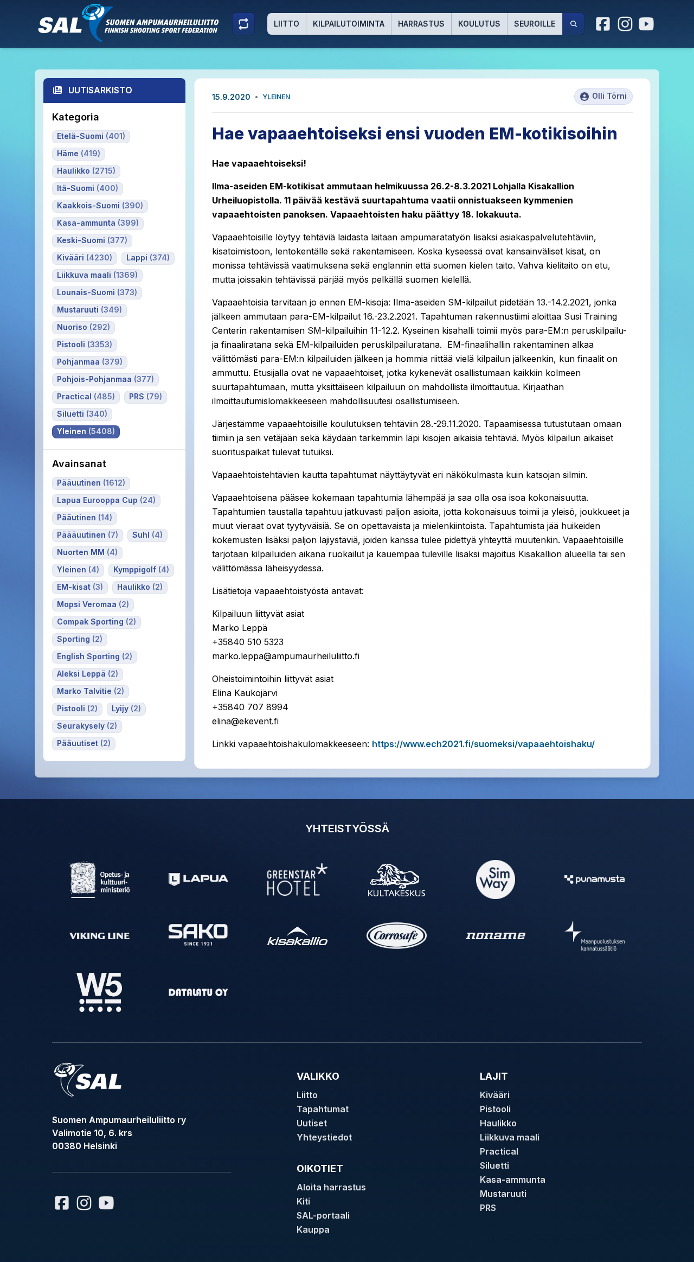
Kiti (303, 1201)
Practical (499, 1151)
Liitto (286, 23)
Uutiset (312, 1123)
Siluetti (494, 1165)
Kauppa (313, 1229)
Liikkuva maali (509, 1137)
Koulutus (479, 23)
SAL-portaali (323, 1215)
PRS (488, 1207)
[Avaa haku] (573, 24)
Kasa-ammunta (512, 1179)
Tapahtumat (323, 1109)
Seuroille (534, 23)
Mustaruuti (503, 1193)
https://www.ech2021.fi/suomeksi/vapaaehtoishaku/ (483, 743)
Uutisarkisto (100, 90)
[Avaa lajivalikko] (243, 24)
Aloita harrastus (331, 1187)
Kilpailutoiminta (348, 23)
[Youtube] (648, 24)
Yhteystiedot (324, 1137)
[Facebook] (603, 24)
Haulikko (498, 1123)
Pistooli (495, 1109)
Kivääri (495, 1094)
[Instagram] (625, 24)
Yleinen (276, 97)
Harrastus (421, 23)
